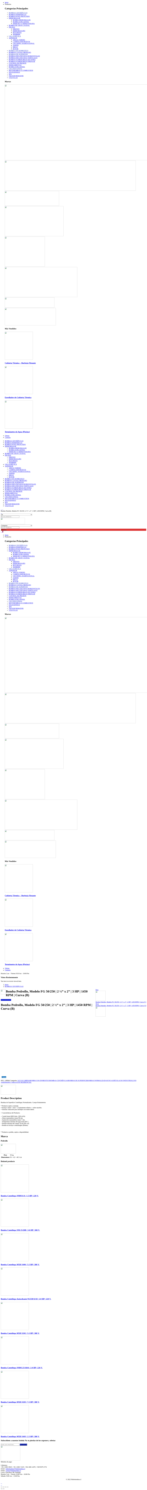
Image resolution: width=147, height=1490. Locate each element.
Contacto (7, 437)
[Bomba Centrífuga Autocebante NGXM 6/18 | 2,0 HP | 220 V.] (15, 1295)
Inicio (6, 2)
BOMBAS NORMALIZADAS (97, 1080)
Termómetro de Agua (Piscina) (17, 432)
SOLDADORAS (14, 72)
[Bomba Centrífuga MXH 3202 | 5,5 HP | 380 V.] (15, 1329)
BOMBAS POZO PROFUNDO (19, 16)
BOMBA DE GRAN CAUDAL (19, 25)
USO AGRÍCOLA (15, 36)
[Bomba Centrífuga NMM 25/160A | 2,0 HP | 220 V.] (15, 1364)
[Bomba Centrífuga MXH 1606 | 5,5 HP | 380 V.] (15, 1261)
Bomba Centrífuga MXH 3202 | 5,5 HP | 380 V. (20, 1333)
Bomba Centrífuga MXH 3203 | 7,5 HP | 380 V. (20, 1402)
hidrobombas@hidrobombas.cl (15, 1469)
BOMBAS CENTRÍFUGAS (18, 13)
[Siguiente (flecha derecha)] (3, 1488)
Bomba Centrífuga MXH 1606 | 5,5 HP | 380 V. (20, 1265)
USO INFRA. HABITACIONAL (23, 43)
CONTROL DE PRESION (17, 63)
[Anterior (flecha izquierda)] (1, 1488)
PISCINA (12, 27)
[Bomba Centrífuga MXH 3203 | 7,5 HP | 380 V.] (15, 1398)
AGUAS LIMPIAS (24, 1080)
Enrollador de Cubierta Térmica (18, 397)
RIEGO (15, 47)
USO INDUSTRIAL (15, 68)
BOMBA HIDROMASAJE (22, 20)
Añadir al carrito (6, 1000)
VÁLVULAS (13, 78)
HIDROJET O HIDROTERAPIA (24, 23)
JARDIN (16, 45)
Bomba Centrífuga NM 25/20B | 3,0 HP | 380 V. (20, 1230)
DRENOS (16, 29)
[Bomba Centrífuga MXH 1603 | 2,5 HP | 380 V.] (15, 1432)
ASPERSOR (13, 38)
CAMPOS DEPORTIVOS (21, 41)
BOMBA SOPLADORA (21, 22)
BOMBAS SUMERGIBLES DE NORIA (22, 59)
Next (97, 1004)
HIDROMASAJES (19, 31)
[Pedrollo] (8, 1094)
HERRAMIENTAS (15, 65)
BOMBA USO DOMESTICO (18, 50)
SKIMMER (16, 34)
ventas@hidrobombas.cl (13, 1470)
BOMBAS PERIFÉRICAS (17, 14)
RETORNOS (17, 32)
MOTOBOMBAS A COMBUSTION (21, 70)
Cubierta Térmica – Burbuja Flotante (20, 363)
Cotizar (4, 1077)
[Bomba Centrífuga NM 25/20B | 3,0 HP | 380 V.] (15, 1226)
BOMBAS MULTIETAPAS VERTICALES (23, 58)
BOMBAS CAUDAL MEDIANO (20, 52)
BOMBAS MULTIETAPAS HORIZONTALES (24, 56)
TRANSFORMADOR (16, 76)
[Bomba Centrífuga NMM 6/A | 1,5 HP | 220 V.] (15, 1192)
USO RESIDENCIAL (24, 1082)
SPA (10, 74)
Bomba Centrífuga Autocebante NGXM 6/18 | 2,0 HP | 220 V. (26, 1299)
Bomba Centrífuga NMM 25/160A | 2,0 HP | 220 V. (22, 1368)
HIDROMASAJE (14, 18)
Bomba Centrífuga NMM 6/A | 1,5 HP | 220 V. (20, 1196)
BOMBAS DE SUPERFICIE (18, 54)
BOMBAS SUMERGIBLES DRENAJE (22, 61)
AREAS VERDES (19, 40)
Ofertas (7, 436)
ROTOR (15, 49)
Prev (97, 990)
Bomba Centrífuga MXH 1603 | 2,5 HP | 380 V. (20, 1436)
